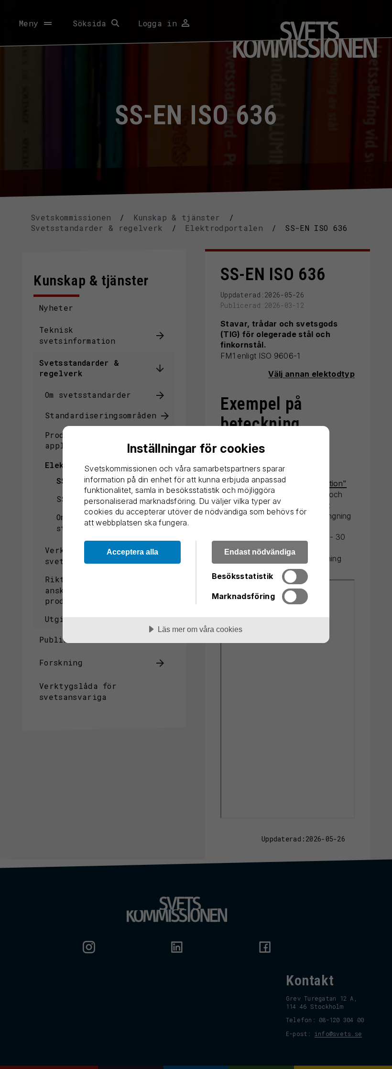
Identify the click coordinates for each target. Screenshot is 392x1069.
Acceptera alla (132, 551)
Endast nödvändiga (259, 551)
